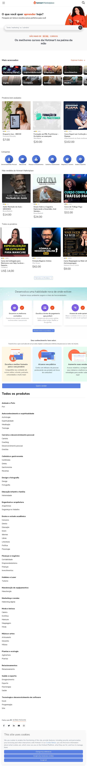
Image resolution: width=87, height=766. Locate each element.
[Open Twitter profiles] (9, 726)
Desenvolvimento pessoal (12, 446)
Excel (4, 701)
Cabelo (4, 612)
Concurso (5, 520)
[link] (11, 70)
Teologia (5, 428)
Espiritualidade (8, 421)
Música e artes (8, 633)
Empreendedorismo (9, 563)
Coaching (5, 442)
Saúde (4, 690)
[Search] (80, 28)
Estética (5, 616)
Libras (4, 538)
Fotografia (6, 485)
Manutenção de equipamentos (15, 587)
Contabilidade (7, 559)
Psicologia (6, 549)
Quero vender (41, 386)
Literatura (6, 542)
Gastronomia (7, 467)
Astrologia (6, 417)
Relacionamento (8, 669)
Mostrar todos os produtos (42, 331)
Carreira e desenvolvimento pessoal (18, 435)
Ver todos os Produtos (42, 278)
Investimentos (7, 570)
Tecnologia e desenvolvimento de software (21, 697)
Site (3, 708)
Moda (4, 627)
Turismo (5, 581)
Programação (7, 704)
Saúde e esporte (9, 676)
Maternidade (7, 495)
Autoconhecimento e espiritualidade (18, 413)
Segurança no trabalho (10, 509)
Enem (4, 531)
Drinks (4, 463)
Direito (4, 523)
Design (4, 481)
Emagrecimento (8, 679)
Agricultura (6, 655)
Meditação (6, 424)
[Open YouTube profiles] (19, 726)
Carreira (5, 438)
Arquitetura (6, 506)
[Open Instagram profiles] (24, 726)
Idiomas (5, 534)
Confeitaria (6, 460)
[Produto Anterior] (2, 115)
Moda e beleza (8, 608)
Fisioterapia (6, 687)
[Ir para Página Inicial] (44, 3)
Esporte (5, 683)
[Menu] (3, 3)
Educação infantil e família (13, 492)
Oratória (5, 449)
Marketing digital (8, 602)
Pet (3, 407)
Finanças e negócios (11, 556)
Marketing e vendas (10, 598)
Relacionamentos (9, 665)
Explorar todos (77, 60)
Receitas (5, 471)
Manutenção (7, 591)
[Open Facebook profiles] (3, 726)
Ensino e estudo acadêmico (14, 516)
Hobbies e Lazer (9, 577)
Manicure (5, 619)
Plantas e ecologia (10, 651)
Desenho (5, 641)
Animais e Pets (8, 403)
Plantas (5, 658)
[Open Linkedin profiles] (14, 726)
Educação (5, 527)
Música (4, 644)
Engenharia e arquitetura (13, 502)
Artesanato (6, 637)
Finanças (5, 567)
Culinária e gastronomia (12, 456)
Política (5, 545)
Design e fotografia (10, 477)
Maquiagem (6, 623)
